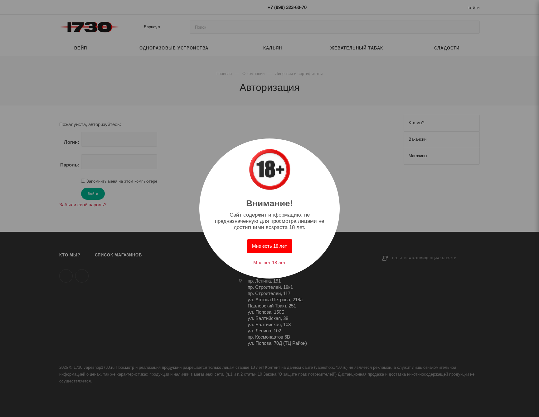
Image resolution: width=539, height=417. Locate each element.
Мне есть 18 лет (269, 246)
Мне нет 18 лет (269, 262)
